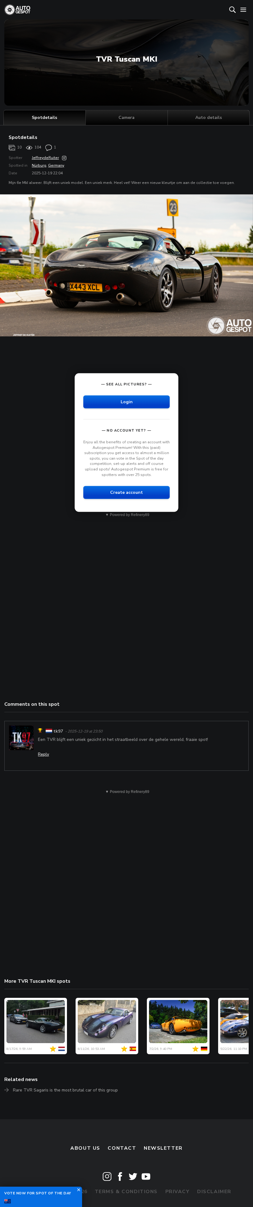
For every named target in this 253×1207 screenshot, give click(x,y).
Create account (126, 492)
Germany (56, 165)
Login (127, 402)
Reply (43, 754)
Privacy (177, 1191)
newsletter (163, 1148)
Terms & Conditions (126, 1191)
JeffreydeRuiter (45, 157)
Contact (122, 1148)
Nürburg (39, 165)
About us (85, 1148)
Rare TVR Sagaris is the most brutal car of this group (65, 1090)
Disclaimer (214, 1191)
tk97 (58, 731)
